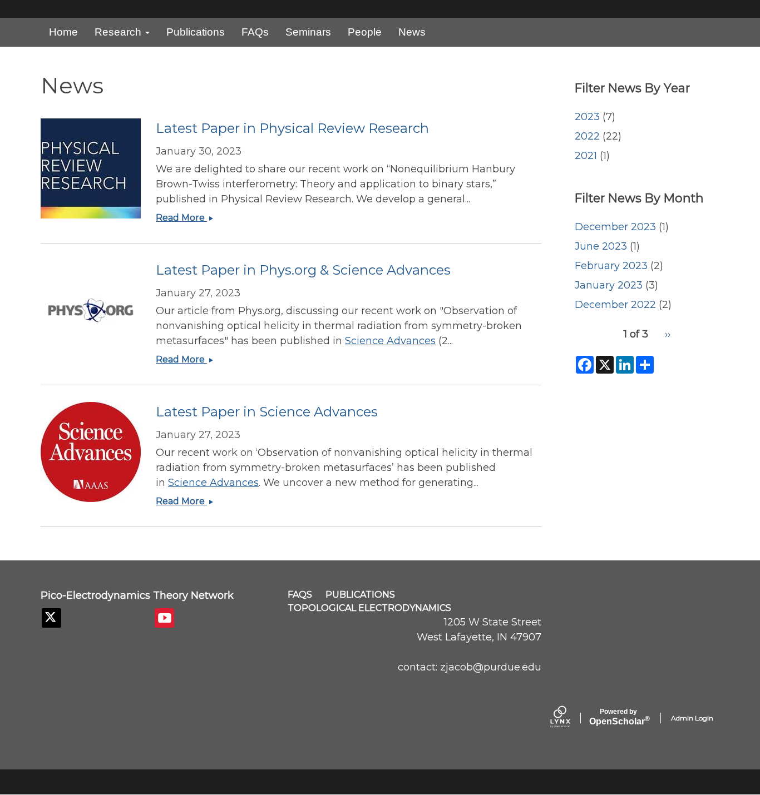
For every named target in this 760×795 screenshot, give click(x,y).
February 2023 (611, 266)
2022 (587, 136)
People (365, 32)
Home (63, 32)
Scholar (618, 717)
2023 (587, 117)
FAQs (255, 32)
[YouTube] (164, 618)
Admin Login (692, 718)
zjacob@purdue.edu (490, 667)
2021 (586, 156)
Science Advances (390, 341)
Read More (187, 217)
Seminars (308, 32)
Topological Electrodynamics (369, 608)
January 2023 (609, 285)
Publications (195, 32)
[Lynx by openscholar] (569, 718)
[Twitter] (51, 618)
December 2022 (615, 305)
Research (119, 32)
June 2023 (601, 246)
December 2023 (615, 227)
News (412, 32)
